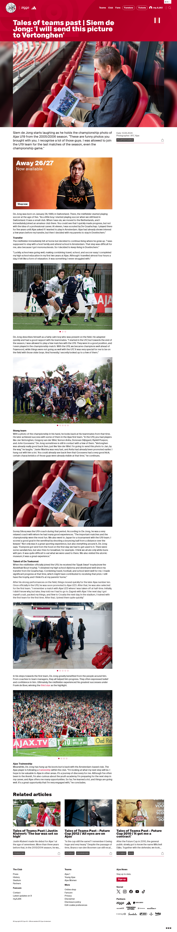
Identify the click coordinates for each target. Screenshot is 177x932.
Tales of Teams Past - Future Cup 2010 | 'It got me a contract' (139, 833)
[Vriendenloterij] (131, 908)
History (16, 877)
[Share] (162, 140)
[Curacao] (121, 914)
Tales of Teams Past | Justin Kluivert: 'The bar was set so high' (35, 833)
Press (15, 874)
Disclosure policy (73, 902)
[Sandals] (132, 914)
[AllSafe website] (143, 914)
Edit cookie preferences (76, 905)
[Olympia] (120, 908)
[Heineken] (151, 914)
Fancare (68, 892)
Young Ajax (70, 877)
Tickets (142, 7)
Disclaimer (70, 899)
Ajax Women (71, 880)
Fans (117, 7)
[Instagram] (125, 891)
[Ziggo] (25, 7)
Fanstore (128, 7)
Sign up (122, 879)
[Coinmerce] (141, 908)
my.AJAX (17, 899)
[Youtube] (137, 891)
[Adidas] (33, 7)
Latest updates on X (22, 896)
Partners (17, 883)
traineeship (45, 770)
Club (110, 7)
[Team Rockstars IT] (151, 908)
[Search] (169, 7)
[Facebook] (131, 891)
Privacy (68, 896)
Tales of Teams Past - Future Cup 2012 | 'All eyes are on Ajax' (87, 833)
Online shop (70, 889)
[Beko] (158, 914)
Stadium (17, 880)
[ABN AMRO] (138, 903)
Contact (16, 892)
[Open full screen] (162, 123)
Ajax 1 (67, 874)
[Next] (106, 296)
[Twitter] (118, 891)
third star (45, 685)
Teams (102, 7)
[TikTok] (143, 891)
